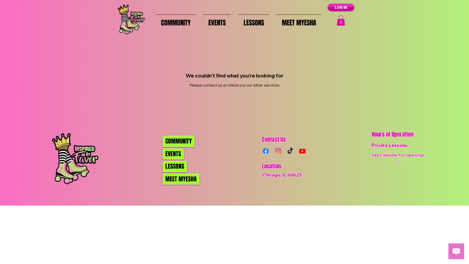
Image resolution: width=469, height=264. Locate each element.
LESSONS (174, 166)
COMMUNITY (178, 141)
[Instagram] (278, 151)
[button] (341, 20)
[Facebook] (266, 151)
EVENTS (173, 154)
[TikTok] (290, 151)
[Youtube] (302, 151)
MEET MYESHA (181, 179)
